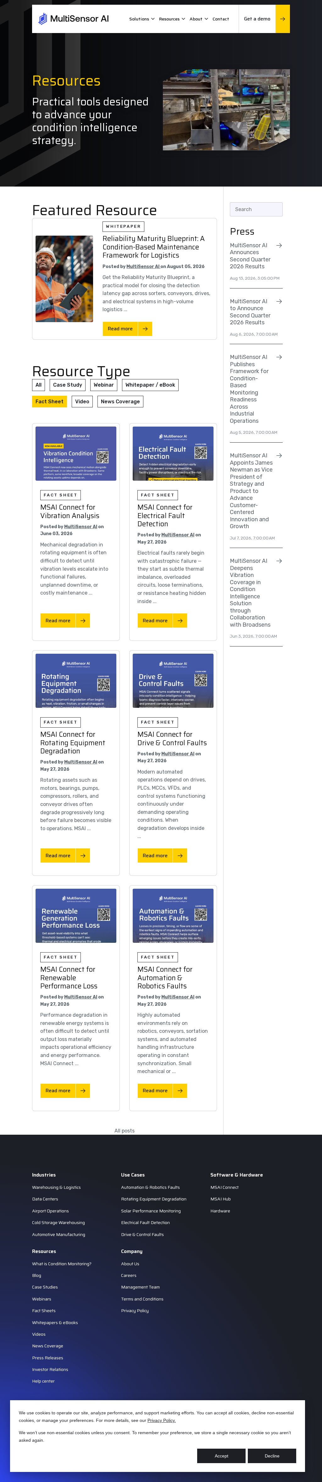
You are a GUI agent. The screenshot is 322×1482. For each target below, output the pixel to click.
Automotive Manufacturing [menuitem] (58, 1234)
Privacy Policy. (161, 1420)
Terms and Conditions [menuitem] (142, 1298)
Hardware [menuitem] (220, 1210)
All (39, 385)
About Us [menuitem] (130, 1263)
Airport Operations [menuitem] (50, 1210)
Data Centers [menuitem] (45, 1198)
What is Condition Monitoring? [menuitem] (62, 1263)
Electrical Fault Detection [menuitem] (145, 1222)
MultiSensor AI (143, 266)
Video (82, 402)
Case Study (67, 385)
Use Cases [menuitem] (133, 1175)
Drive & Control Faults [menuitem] (142, 1234)
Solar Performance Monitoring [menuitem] (151, 1210)
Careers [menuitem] (128, 1275)
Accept (221, 1455)
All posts (124, 1131)
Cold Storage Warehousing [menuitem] (58, 1222)
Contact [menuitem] (221, 18)
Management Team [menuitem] (140, 1286)
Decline (272, 1455)
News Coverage (120, 402)
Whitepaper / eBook (150, 385)
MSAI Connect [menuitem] (224, 1187)
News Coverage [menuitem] (47, 1345)
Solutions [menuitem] (139, 18)
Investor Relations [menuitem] (50, 1369)
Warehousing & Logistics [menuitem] (56, 1187)
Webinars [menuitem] (41, 1298)
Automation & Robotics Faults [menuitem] (150, 1187)
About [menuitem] (196, 18)
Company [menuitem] (131, 1251)
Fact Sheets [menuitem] (44, 1310)
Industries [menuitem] (44, 1175)
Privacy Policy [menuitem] (135, 1310)
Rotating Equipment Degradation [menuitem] (153, 1198)
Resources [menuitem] (169, 18)
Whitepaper (123, 226)
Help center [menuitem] (43, 1381)
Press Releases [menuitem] (47, 1357)
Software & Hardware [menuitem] (236, 1175)
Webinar (104, 385)
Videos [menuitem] (39, 1334)
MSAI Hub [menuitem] (220, 1198)
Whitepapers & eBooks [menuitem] (55, 1322)
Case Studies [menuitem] (45, 1286)
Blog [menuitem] (36, 1275)
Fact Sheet (50, 402)
